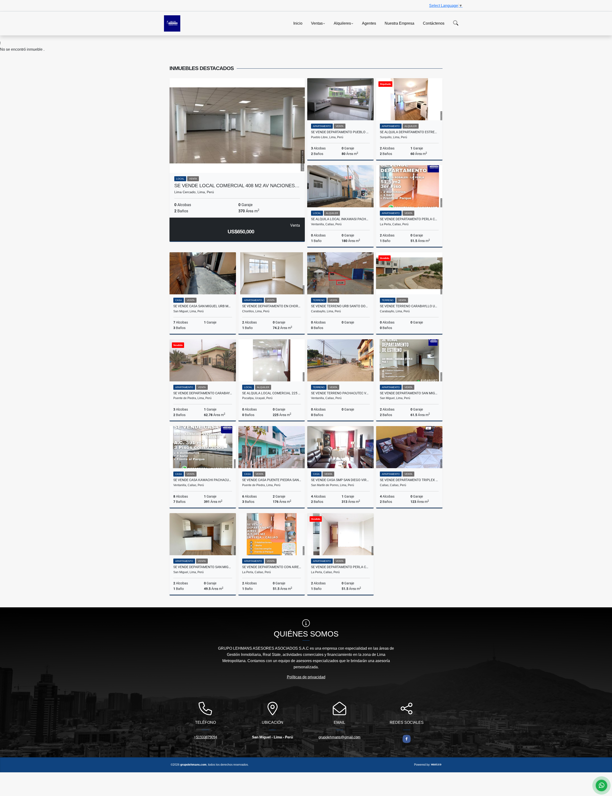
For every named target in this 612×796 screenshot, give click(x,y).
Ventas (317, 23)
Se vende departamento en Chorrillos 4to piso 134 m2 (271, 306)
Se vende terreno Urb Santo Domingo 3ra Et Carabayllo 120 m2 (340, 306)
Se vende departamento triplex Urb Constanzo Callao (409, 480)
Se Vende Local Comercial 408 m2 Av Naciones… (237, 185)
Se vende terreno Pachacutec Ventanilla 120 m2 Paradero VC (340, 393)
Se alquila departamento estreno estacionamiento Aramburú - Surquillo (409, 132)
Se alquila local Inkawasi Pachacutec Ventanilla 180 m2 (340, 219)
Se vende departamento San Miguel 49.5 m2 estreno (202, 567)
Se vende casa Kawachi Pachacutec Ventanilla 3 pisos (202, 480)
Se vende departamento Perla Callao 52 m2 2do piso (340, 567)
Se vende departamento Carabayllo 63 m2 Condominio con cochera (202, 393)
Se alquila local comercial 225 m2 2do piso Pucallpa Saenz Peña (271, 393)
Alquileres (342, 23)
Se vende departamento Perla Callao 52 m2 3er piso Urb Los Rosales (409, 219)
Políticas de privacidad (306, 677)
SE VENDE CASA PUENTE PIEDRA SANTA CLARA (271, 480)
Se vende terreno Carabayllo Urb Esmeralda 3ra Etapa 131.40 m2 (409, 306)
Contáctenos (433, 23)
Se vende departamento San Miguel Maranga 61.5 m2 (409, 393)
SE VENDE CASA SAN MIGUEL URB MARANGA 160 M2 (202, 306)
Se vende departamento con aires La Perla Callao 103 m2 (271, 567)
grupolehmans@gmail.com (339, 737)
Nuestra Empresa (399, 23)
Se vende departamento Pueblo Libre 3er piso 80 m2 (340, 132)
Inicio (297, 23)
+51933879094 (205, 737)
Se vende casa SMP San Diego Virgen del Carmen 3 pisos (340, 480)
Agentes (369, 23)
